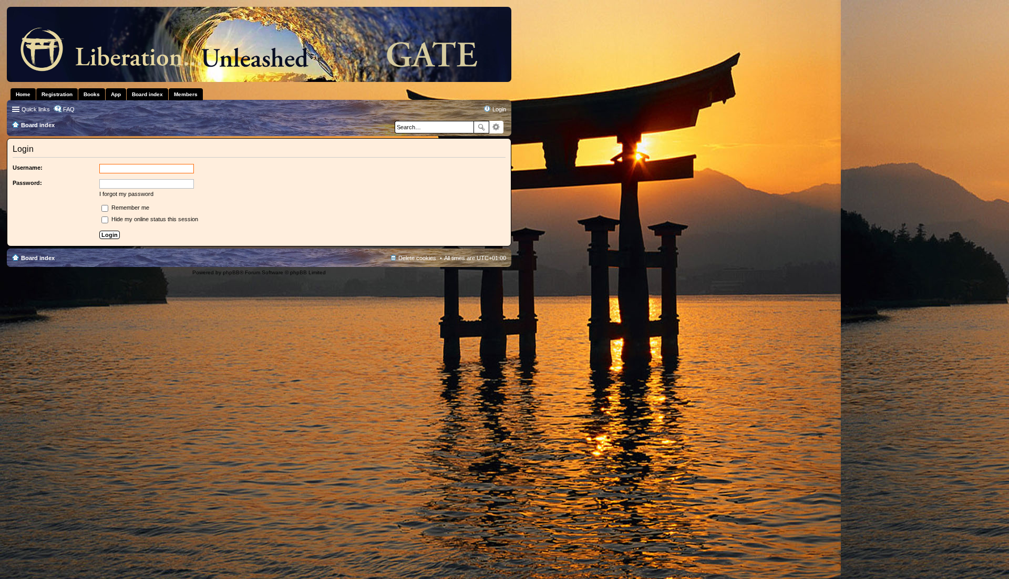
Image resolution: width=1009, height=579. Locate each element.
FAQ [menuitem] (69, 109)
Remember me (129, 207)
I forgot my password (126, 194)
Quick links (36, 109)
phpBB (231, 272)
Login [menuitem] (499, 109)
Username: (28, 167)
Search (481, 127)
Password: (27, 183)
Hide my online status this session (154, 219)
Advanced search (496, 127)
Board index (38, 258)
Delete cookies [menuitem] (417, 258)
